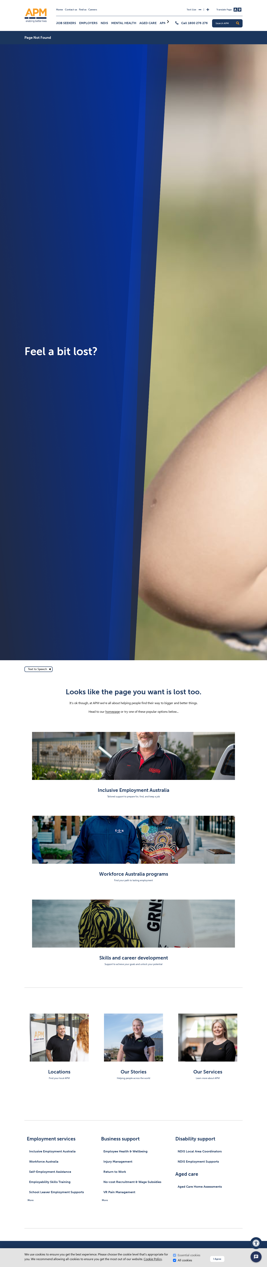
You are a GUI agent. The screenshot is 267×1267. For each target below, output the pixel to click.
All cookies (185, 1260)
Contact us (71, 9)
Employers (88, 23)
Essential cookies (189, 1255)
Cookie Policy (153, 1259)
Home (59, 9)
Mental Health (123, 23)
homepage (112, 712)
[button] (238, 23)
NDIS (104, 23)
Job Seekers (66, 23)
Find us (82, 9)
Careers (92, 9)
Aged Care (148, 23)
